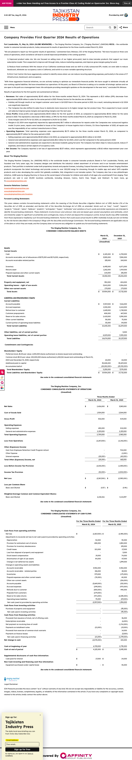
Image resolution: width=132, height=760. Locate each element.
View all (127, 3)
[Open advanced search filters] (115, 27)
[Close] (40, 715)
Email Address (12, 740)
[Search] (110, 27)
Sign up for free (22, 749)
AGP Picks (6, 3)
